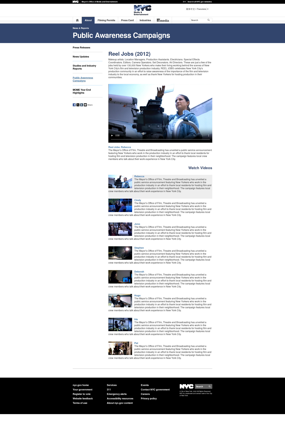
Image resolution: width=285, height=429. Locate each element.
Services (112, 385)
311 (184, 1)
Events (145, 385)
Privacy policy (149, 398)
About (88, 20)
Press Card (127, 20)
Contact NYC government (155, 389)
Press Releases (81, 47)
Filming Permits (106, 20)
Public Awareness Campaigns (83, 79)
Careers (145, 394)
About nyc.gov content (120, 403)
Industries (145, 20)
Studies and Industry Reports (84, 67)
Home (77, 20)
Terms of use (80, 403)
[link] (163, 20)
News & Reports (81, 28)
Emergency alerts (117, 394)
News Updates (81, 56)
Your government (82, 389)
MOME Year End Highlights (82, 91)
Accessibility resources (120, 398)
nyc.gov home (81, 385)
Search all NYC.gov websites (200, 1)
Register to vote (82, 394)
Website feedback (83, 398)
